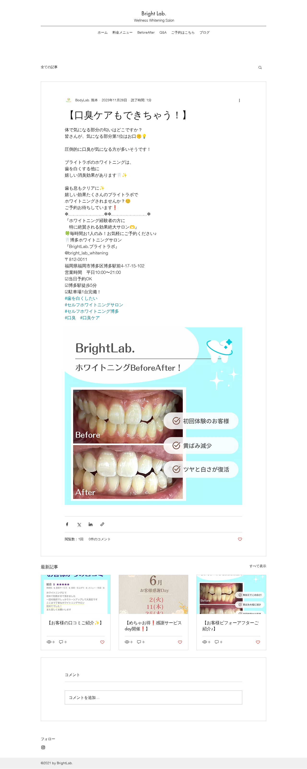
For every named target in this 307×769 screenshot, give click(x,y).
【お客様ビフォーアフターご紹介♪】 (230, 625)
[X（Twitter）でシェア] (79, 524)
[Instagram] (43, 747)
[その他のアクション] (239, 100)
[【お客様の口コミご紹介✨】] (75, 594)
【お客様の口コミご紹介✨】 (75, 622)
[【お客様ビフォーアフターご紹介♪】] (231, 594)
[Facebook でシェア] (67, 524)
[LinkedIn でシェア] (90, 524)
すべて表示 (257, 566)
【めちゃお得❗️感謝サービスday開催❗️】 (153, 625)
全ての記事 (49, 67)
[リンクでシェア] (102, 524)
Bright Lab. (154, 13)
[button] (260, 67)
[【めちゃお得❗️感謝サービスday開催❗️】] (153, 594)
